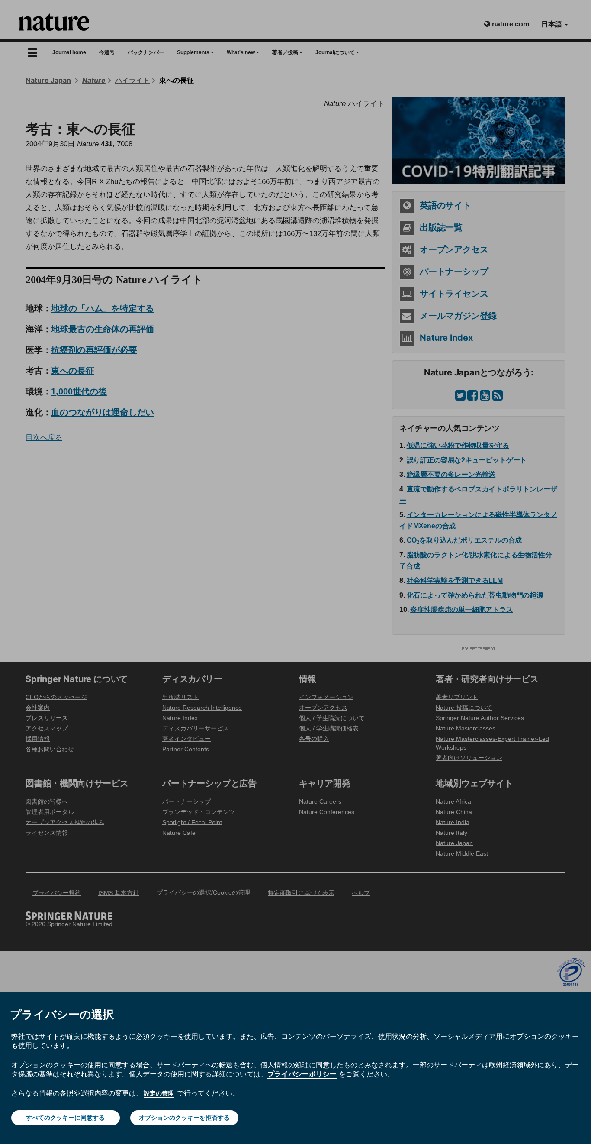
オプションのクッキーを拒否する (184, 1117)
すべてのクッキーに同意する (65, 1117)
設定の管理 (159, 1093)
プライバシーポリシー (302, 1074)
